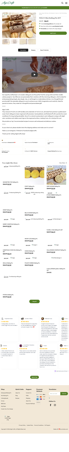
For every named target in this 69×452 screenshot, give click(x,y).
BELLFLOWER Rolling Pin (31, 213)
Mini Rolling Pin (52, 13)
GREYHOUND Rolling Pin (53, 186)
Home (40, 13)
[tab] (23, 50)
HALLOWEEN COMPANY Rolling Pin (56, 250)
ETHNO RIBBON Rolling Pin (54, 195)
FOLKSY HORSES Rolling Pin (32, 263)
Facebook (26, 130)
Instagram (13, 130)
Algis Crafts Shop (45, 13)
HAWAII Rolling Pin (30, 251)
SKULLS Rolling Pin (8, 263)
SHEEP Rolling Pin (7, 210)
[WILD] (19, 25)
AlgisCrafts (18, 134)
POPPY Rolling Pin (29, 186)
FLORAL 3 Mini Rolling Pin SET (55, 230)
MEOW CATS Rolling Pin (31, 238)
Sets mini (57, 13)
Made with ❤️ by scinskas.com (60, 429)
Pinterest (19, 130)
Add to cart (53, 33)
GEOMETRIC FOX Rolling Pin (10, 182)
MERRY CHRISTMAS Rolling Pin (11, 224)
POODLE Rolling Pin (8, 294)
